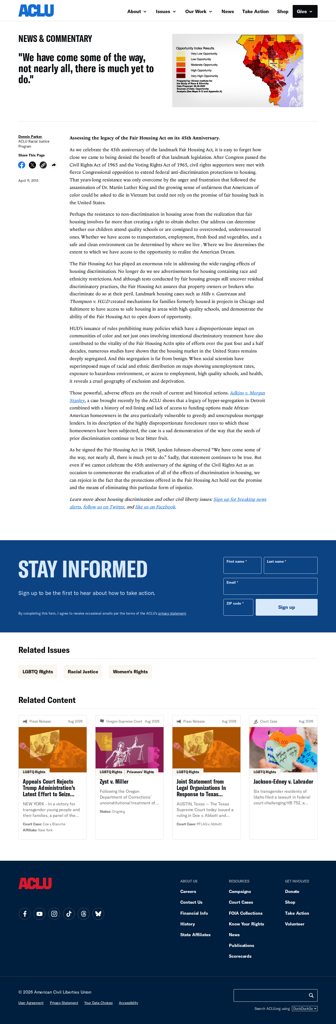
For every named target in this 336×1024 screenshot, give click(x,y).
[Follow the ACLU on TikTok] (68, 914)
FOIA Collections (245, 913)
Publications (241, 945)
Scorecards (240, 955)
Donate (292, 891)
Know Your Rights (246, 923)
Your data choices (98, 1003)
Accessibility (128, 1003)
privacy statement (172, 613)
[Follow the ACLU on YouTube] (39, 914)
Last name (275, 561)
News (228, 11)
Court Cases (241, 902)
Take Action (255, 11)
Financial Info (194, 913)
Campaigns (240, 891)
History (187, 923)
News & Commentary (53, 39)
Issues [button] (163, 11)
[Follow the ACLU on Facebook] (24, 914)
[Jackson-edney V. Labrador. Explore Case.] (283, 777)
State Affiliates (195, 934)
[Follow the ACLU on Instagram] (54, 914)
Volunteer (294, 923)
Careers (188, 891)
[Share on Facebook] (21, 167)
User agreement (31, 1003)
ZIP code (234, 603)
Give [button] (302, 11)
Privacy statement (64, 1003)
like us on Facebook (155, 507)
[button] (43, 165)
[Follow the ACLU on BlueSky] (98, 914)
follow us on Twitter (103, 507)
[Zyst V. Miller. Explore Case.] (130, 777)
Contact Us (191, 902)
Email (231, 582)
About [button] (134, 11)
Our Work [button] (196, 11)
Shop (282, 11)
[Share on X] (32, 167)
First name (235, 561)
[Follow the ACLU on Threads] (83, 914)
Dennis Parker (30, 136)
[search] (311, 995)
